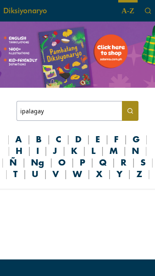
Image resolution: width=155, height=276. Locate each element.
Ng (37, 163)
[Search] (148, 10)
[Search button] (130, 111)
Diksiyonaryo (25, 10)
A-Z (128, 11)
